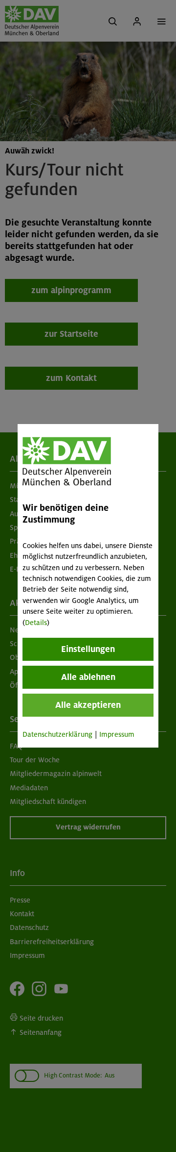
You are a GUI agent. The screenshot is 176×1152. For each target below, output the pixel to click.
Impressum (116, 734)
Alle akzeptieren (88, 705)
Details (36, 622)
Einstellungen (88, 649)
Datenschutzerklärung (57, 734)
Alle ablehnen (88, 677)
